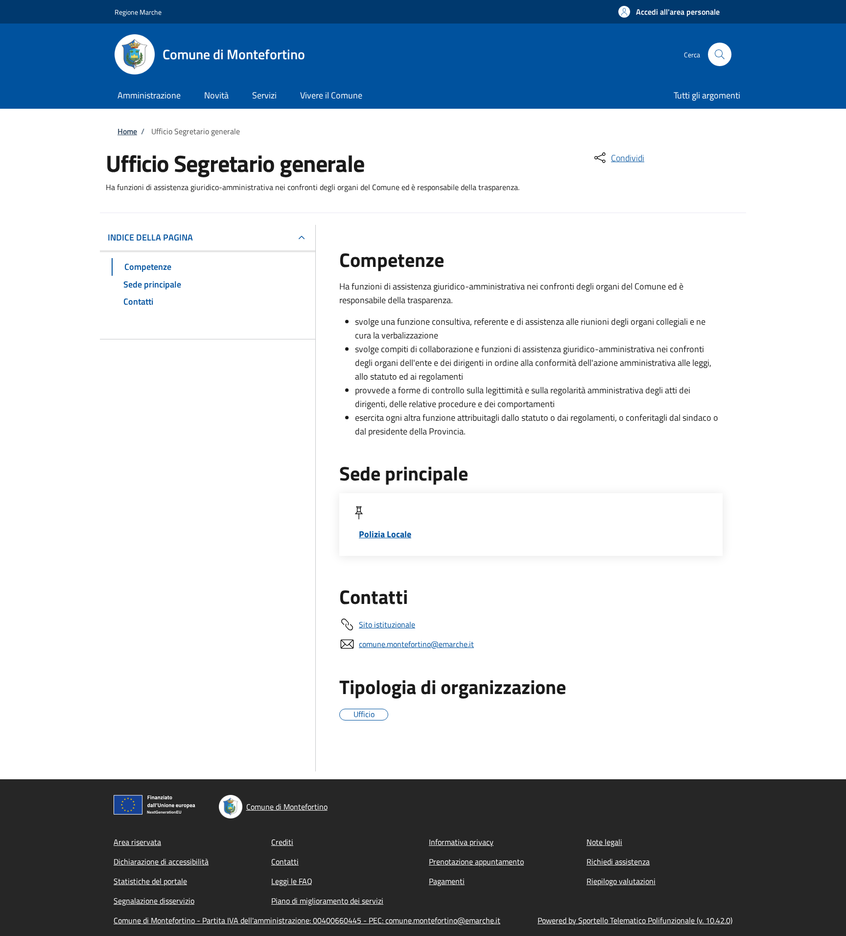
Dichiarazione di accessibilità (161, 861)
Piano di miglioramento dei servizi (327, 901)
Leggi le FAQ (291, 881)
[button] (669, 12)
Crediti (282, 842)
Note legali (604, 842)
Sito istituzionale (387, 624)
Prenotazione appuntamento (476, 861)
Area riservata (137, 842)
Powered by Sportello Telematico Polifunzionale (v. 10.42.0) (635, 920)
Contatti (285, 861)
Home (127, 131)
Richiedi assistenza (618, 861)
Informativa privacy (461, 842)
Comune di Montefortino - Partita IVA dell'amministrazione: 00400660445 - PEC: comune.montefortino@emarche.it (307, 920)
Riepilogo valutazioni (621, 881)
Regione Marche (138, 12)
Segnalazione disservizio (154, 901)
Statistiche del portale (150, 881)
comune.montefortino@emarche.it (416, 644)
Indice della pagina (150, 237)
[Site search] (719, 54)
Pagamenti (447, 881)
